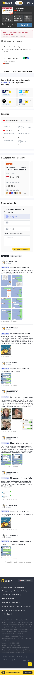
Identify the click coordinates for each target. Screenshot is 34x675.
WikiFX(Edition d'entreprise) (10, 602)
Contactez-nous (19, 587)
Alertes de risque (7, 591)
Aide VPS (4, 610)
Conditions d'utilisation (21, 591)
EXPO (17, 606)
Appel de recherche (8, 598)
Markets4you (21, 657)
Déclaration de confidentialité (11, 595)
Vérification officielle (8, 606)
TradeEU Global (6, 660)
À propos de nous (7, 587)
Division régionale (7, 614)
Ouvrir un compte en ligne (9, 25)
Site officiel (25, 25)
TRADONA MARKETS (8, 657)
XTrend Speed (18, 660)
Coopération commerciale (17, 610)
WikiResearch (25, 606)
